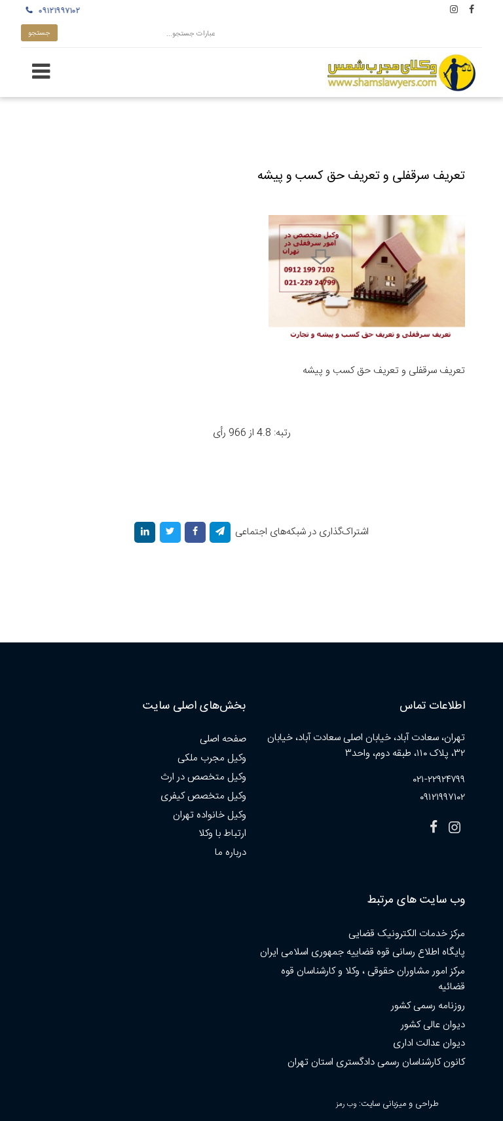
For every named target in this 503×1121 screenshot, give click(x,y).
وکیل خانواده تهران (209, 815)
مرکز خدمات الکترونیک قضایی (406, 934)
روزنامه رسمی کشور (428, 1006)
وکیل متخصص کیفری (203, 796)
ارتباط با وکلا (222, 833)
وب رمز (346, 1104)
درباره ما (230, 852)
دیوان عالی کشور (433, 1025)
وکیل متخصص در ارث (203, 777)
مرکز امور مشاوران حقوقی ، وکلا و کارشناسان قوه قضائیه (373, 979)
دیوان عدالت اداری (429, 1043)
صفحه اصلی (223, 739)
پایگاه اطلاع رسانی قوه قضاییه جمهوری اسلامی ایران (362, 952)
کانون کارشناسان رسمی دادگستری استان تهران (376, 1062)
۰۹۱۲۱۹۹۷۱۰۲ (55, 11)
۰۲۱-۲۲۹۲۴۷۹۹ (439, 780)
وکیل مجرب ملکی (211, 758)
